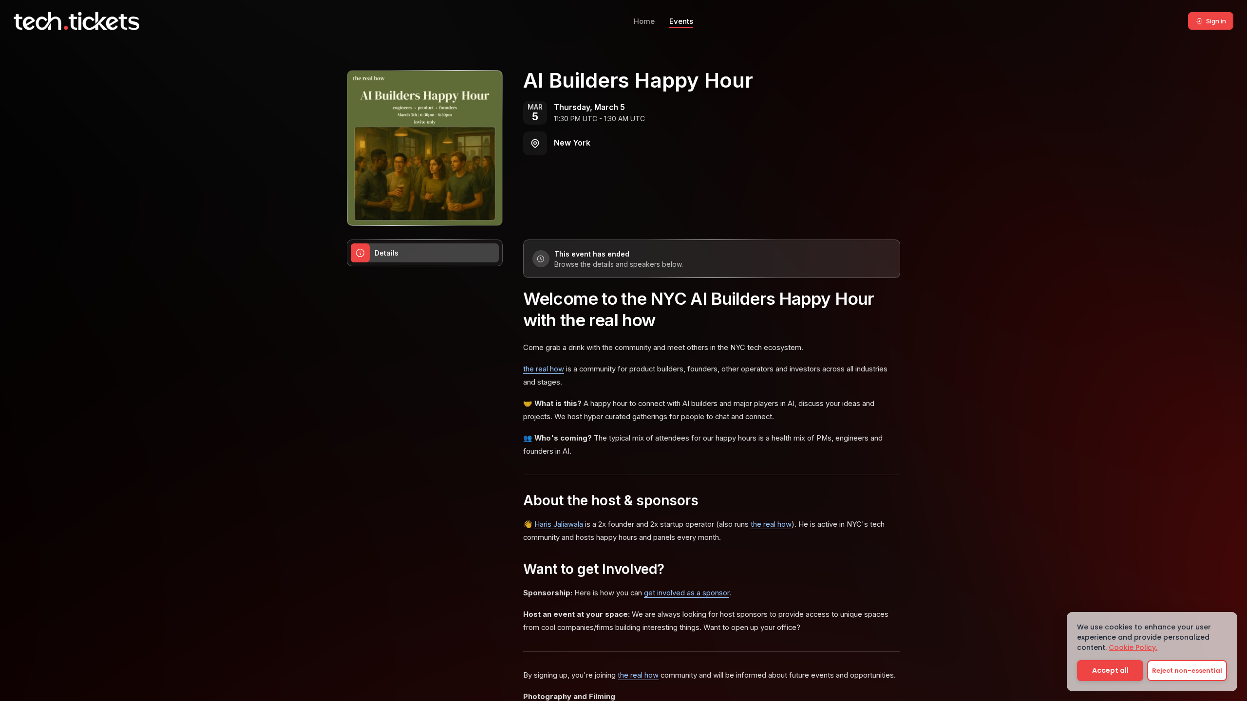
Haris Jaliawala (558, 524)
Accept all (1110, 670)
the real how (543, 369)
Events (681, 21)
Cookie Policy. (1133, 647)
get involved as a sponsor (686, 593)
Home (644, 21)
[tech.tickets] (76, 21)
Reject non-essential (1187, 670)
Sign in (1216, 21)
